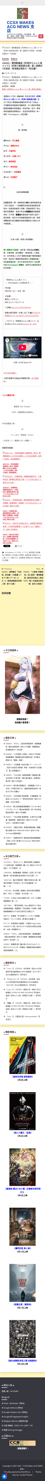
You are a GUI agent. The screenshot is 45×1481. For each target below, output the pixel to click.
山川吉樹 (14, 555)
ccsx (9, 968)
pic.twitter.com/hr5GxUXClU (27, 315)
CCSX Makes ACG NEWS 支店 (20, 26)
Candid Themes (26, 1475)
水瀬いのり (14, 558)
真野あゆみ (30, 558)
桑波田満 (28, 555)
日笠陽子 (21, 555)
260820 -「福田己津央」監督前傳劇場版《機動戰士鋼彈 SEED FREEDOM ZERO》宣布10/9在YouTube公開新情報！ (23, 830)
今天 (4, 395)
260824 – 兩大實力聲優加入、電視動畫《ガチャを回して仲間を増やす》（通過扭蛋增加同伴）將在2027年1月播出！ (23, 788)
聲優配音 (14, 59)
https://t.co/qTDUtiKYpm (20, 307)
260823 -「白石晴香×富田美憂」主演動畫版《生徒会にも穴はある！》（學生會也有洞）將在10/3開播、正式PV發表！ (23, 799)
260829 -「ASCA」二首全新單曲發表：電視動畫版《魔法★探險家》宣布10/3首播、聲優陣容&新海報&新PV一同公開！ (23, 746)
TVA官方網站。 (11, 373)
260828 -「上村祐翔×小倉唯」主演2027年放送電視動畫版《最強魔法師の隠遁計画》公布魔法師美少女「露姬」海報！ (23, 757)
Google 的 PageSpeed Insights (16, 1416)
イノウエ (25, 552)
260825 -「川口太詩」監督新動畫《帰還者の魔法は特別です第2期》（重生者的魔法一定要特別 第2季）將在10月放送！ (23, 778)
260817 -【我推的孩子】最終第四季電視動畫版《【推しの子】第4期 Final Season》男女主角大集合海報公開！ (23, 841)
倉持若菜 (32, 552)
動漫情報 (5, 59)
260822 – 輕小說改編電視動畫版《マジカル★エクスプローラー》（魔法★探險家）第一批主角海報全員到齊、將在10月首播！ (23, 809)
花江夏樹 (5, 560)
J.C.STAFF (18, 552)
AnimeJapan (9, 552)
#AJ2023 (35, 312)
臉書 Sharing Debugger (13, 1430)
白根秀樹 (22, 558)
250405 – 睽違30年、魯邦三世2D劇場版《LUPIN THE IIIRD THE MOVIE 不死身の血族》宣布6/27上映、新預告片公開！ (23, 992)
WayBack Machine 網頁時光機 (16, 1421)
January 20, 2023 (29, 324)
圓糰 (9, 1003)
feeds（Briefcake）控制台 (14, 1403)
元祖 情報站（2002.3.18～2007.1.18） (19, 1425)
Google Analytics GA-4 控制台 (16, 1412)
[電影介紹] (22, 1073)
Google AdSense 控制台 (13, 1408)
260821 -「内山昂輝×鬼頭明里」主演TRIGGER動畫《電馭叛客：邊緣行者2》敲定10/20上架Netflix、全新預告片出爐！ (23, 820)
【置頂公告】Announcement (26, 1016)
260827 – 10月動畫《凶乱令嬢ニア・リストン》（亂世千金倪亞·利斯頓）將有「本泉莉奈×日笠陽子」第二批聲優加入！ (24, 767)
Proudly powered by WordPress (17, 1472)
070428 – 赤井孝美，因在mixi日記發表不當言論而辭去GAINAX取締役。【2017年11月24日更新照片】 (24, 971)
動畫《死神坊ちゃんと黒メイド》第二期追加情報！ (22, 89)
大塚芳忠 (7, 555)
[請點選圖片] (22, 1445)
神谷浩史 (37, 558)
